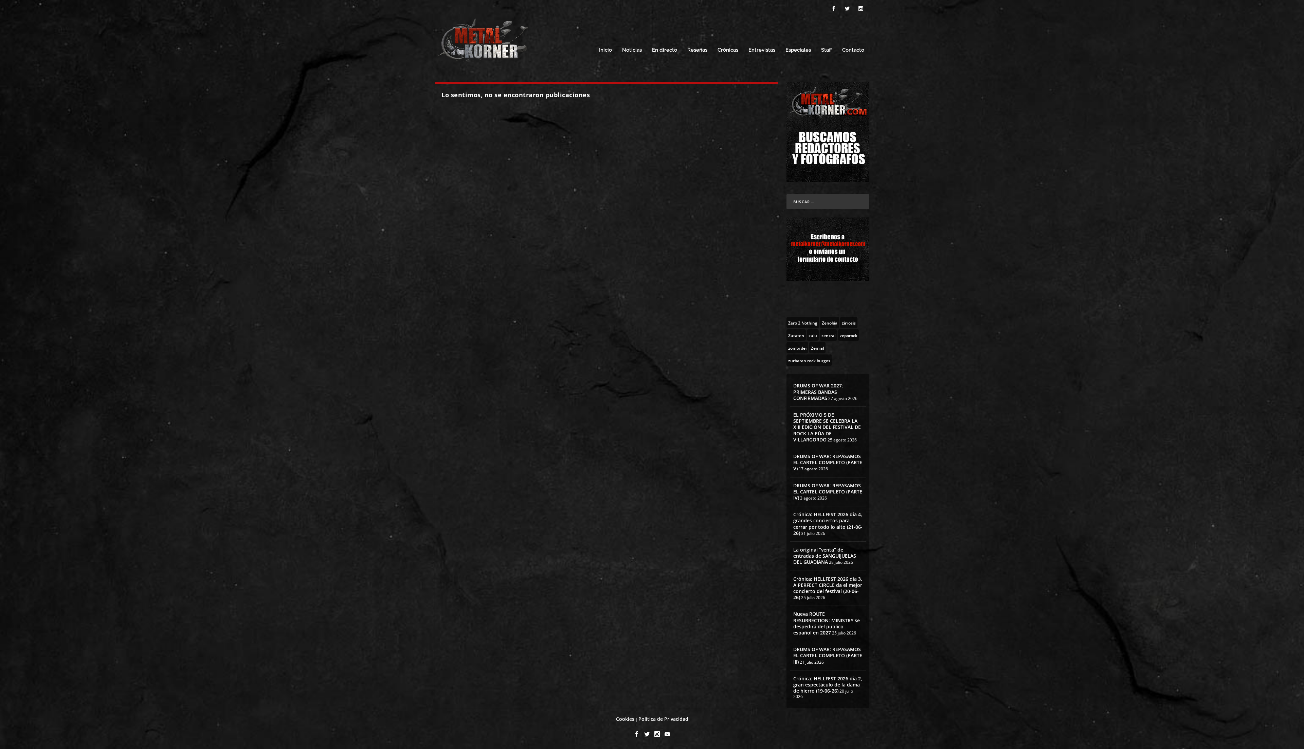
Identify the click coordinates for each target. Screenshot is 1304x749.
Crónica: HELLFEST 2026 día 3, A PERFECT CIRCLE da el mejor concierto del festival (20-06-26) (827, 588)
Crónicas (728, 50)
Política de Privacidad (663, 719)
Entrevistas (761, 50)
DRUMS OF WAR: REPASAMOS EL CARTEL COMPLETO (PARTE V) (827, 462)
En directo (664, 50)
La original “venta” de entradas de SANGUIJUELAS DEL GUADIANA (824, 555)
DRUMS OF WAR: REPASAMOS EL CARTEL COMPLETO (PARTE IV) (827, 491)
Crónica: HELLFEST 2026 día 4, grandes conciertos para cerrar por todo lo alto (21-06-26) (828, 523)
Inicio (605, 50)
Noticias (632, 50)
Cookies (625, 719)
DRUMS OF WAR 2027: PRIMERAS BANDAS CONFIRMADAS (818, 391)
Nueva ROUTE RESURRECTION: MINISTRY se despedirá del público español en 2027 (826, 623)
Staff (826, 50)
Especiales (798, 50)
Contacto (853, 50)
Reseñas (697, 50)
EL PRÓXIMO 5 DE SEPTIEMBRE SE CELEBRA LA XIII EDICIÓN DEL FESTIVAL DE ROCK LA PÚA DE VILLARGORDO (827, 427)
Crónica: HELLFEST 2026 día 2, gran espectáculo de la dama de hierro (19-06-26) (827, 684)
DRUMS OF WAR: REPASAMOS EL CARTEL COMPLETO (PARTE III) (827, 655)
